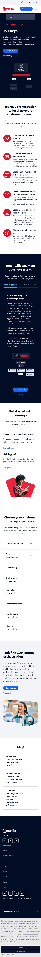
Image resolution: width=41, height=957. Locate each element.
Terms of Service (10, 942)
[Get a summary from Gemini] (10, 841)
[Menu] (35, 8)
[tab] (10, 285)
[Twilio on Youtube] (22, 893)
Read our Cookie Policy (8, 954)
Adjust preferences (20, 951)
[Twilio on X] (10, 893)
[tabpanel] (20, 336)
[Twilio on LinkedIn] (16, 893)
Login (35, 2)
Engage (10, 17)
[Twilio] (8, 9)
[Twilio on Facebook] (5, 893)
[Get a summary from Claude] (16, 841)
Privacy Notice (18, 939)
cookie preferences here (30, 934)
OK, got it (20, 947)
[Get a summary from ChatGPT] (5, 841)
